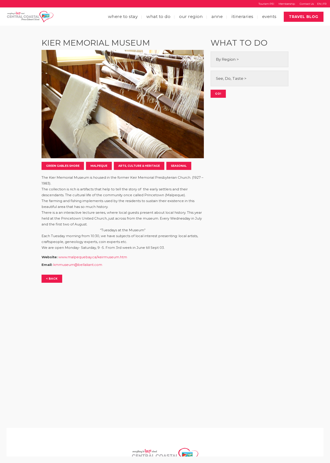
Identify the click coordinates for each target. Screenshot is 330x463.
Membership (287, 3)
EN (319, 3)
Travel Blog (303, 17)
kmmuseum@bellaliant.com (77, 265)
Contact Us (306, 3)
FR (325, 3)
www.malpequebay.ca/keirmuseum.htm (92, 257)
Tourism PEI (266, 3)
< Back (52, 278)
